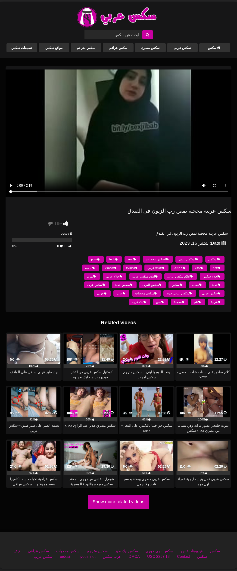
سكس (212, 48)
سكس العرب (150, 285)
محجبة (178, 302)
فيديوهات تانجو (192, 551)
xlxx (197, 268)
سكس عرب (95, 285)
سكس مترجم (86, 48)
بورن (90, 276)
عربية (214, 302)
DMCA (134, 556)
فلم (196, 302)
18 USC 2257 (158, 556)
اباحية (88, 268)
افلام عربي (113, 276)
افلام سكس (210, 276)
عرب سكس (112, 556)
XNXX (178, 268)
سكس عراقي (118, 48)
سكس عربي (182, 48)
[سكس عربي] (116, 18)
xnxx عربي (154, 268)
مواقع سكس (54, 48)
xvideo (130, 268)
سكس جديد (122, 285)
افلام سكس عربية (143, 276)
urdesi (65, 556)
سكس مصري (150, 48)
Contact (183, 556)
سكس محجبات (155, 259)
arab (130, 259)
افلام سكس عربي (178, 276)
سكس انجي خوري (159, 551)
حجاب (195, 285)
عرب (119, 293)
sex (215, 268)
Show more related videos (118, 501)
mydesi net (86, 556)
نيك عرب (137, 302)
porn (94, 259)
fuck (112, 259)
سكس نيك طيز (126, 551)
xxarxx (109, 268)
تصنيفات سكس (21, 48)
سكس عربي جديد (177, 293)
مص (158, 302)
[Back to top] (223, 557)
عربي (100, 293)
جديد (215, 285)
